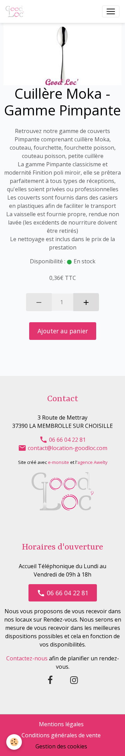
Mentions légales (61, 724)
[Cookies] (14, 742)
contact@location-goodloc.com (66, 448)
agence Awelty (92, 462)
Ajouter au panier (63, 331)
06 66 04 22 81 (67, 439)
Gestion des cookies (61, 746)
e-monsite (58, 462)
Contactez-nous (27, 658)
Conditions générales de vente (61, 735)
